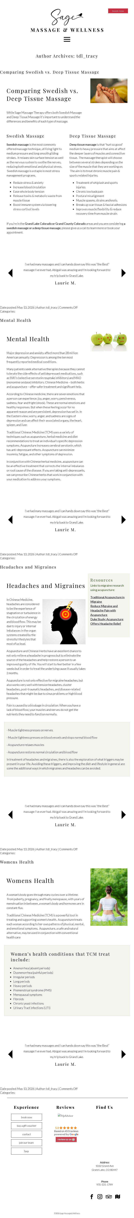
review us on (64, 1139)
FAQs (26, 1151)
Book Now (118, 10)
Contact (26, 1134)
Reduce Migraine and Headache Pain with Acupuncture (104, 610)
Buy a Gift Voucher (26, 1125)
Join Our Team (26, 1142)
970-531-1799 (104, 1184)
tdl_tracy (87, 56)
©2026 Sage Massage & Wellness (67, 1213)
